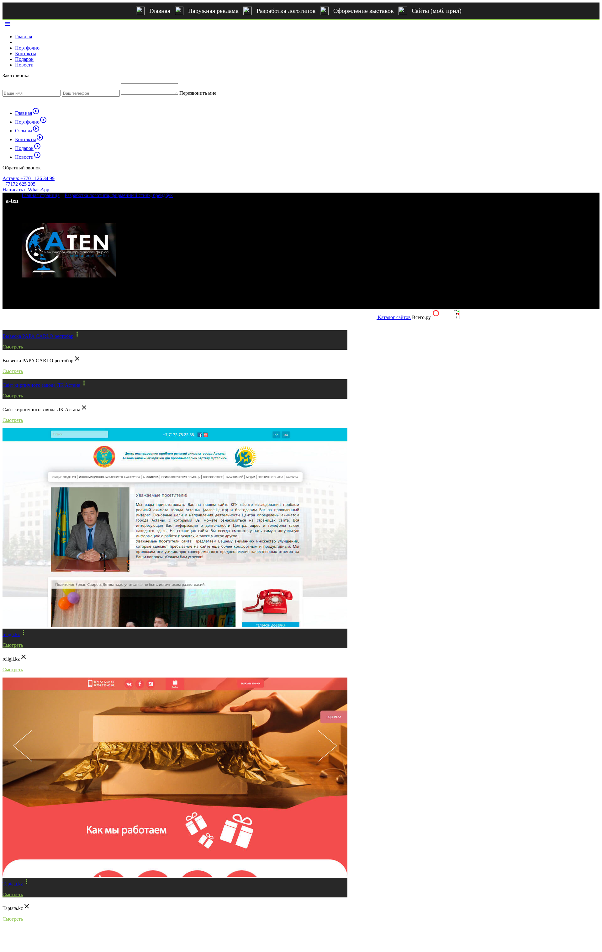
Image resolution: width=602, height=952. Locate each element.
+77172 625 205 (19, 184)
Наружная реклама (213, 10)
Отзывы (27, 130)
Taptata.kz (13, 883)
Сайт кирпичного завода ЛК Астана (41, 385)
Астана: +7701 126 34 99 (29, 178)
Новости (24, 64)
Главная (159, 10)
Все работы (22, 320)
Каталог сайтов (394, 317)
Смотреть (13, 346)
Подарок (24, 59)
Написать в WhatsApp (26, 189)
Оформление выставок (363, 10)
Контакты (25, 53)
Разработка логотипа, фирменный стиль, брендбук (119, 195)
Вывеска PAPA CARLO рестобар (38, 336)
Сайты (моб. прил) (437, 10)
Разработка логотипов (285, 10)
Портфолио (27, 48)
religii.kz (11, 634)
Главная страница (41, 195)
